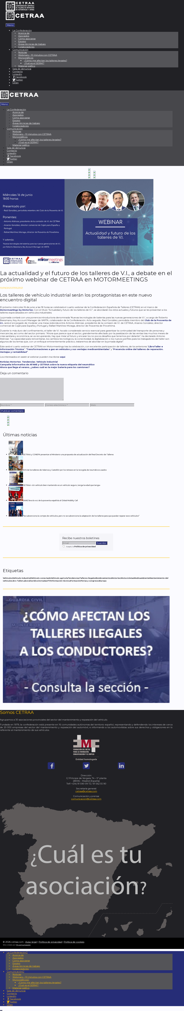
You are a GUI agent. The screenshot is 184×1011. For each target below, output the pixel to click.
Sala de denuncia (22, 68)
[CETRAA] (25, 19)
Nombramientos (104, 578)
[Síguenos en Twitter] (86, 768)
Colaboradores (26, 47)
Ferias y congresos (90, 581)
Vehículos (8, 578)
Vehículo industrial (47, 361)
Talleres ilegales (87, 578)
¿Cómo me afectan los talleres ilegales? (45, 60)
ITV (48, 581)
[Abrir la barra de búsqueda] (7, 22)
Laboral (26, 581)
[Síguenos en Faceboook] (51, 768)
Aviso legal (31, 942)
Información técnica (60, 581)
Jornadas (42, 581)
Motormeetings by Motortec (16, 310)
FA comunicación (23, 945)
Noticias (4, 361)
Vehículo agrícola (59, 578)
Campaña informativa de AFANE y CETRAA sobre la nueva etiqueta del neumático (47, 364)
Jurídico (34, 581)
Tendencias (28, 361)
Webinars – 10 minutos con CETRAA (37, 55)
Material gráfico (26, 66)
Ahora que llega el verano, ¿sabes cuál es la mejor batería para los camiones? (45, 367)
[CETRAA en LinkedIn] (121, 768)
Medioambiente (142, 578)
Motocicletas (127, 578)
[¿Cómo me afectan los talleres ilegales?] (86, 702)
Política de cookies (74, 942)
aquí (62, 356)
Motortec (15, 361)
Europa (102, 581)
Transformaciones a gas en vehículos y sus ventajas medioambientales (67, 349)
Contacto (18, 71)
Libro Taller (17, 581)
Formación (75, 581)
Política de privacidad (85, 546)
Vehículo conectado (41, 578)
